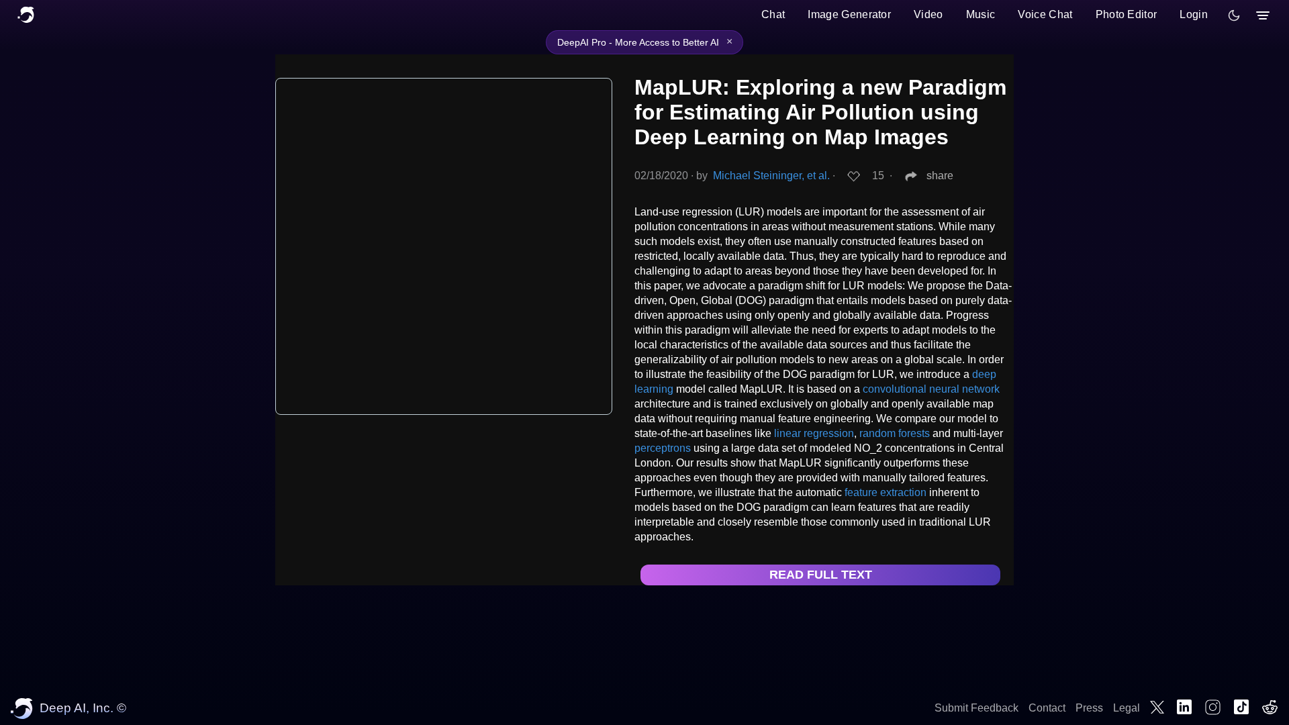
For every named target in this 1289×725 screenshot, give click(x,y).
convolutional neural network (931, 389)
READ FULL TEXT (820, 574)
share (939, 175)
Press (1089, 708)
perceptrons (662, 448)
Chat (773, 14)
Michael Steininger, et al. (771, 175)
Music (981, 14)
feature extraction (885, 492)
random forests (894, 433)
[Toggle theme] (1234, 15)
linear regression (814, 433)
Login (1194, 14)
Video (928, 14)
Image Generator (849, 14)
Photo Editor (1126, 14)
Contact (1047, 708)
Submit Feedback (976, 708)
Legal (1126, 708)
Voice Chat (1045, 14)
